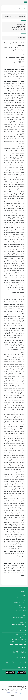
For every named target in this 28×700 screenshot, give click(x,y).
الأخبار (25, 600)
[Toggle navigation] (25, 1)
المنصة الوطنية (23, 637)
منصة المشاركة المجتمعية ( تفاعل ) (18, 642)
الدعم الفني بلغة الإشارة (20, 662)
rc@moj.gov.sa (14, 688)
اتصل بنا (24, 615)
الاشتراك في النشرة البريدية (20, 603)
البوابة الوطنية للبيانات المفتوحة (19, 639)
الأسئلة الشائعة (22, 627)
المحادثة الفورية (9, 662)
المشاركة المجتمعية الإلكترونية (19, 617)
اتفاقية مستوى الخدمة (21, 605)
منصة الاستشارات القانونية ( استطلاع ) (17, 644)
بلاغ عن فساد (23, 622)
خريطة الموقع (22, 688)
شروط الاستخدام (12, 686)
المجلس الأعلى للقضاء (21, 635)
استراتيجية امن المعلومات (20, 598)
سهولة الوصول (22, 607)
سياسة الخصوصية (21, 686)
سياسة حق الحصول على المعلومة (18, 625)
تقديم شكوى (23, 620)
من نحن (24, 595)
